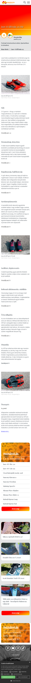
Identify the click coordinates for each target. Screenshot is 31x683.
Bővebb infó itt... (5, 431)
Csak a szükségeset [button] (23, 677)
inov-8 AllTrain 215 (17, 49)
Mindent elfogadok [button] (8, 677)
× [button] (29, 662)
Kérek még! (15, 509)
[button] (15, 680)
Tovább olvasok (17, 669)
